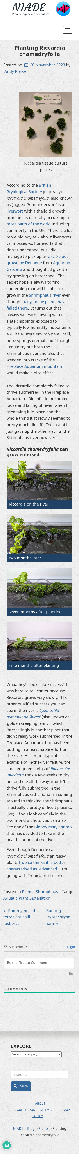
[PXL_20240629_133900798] (39, 641)
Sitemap (46, 1110)
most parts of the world (29, 223)
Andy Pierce (15, 71)
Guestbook (26, 1110)
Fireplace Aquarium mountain (34, 366)
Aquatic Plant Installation (27, 898)
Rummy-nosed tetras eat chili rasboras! (19, 917)
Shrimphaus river (45, 295)
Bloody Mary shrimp (53, 826)
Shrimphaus (47, 891)
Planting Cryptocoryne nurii (57, 917)
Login (70, 947)
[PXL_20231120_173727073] (39, 534)
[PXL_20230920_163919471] (39, 480)
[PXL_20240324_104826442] (39, 588)
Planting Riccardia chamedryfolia (39, 51)
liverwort (15, 211)
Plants (28, 891)
